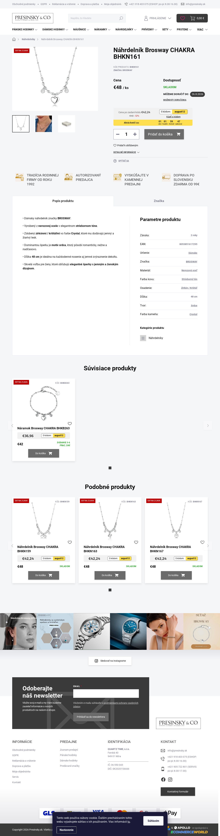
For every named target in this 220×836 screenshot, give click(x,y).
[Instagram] (170, 778)
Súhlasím (153, 820)
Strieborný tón (189, 279)
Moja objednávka (113, 4)
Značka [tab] (159, 201)
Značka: (122, 70)
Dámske (193, 253)
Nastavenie (67, 830)
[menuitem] (25, 30)
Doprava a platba (90, 4)
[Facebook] (163, 778)
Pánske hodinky (68, 755)
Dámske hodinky (69, 760)
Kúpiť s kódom (173, 116)
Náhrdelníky (156, 338)
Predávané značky (70, 766)
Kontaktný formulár (177, 791)
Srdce (194, 305)
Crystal (193, 314)
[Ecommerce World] (188, 832)
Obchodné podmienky (23, 4)
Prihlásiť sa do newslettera (91, 716)
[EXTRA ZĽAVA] (43, 403)
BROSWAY (191, 261)
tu (129, 821)
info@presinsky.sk (177, 750)
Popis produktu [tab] (63, 201)
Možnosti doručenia (174, 100)
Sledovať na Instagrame (113, 660)
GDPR (44, 4)
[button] (110, 467)
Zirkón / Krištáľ (189, 287)
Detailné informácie (124, 152)
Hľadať (121, 18)
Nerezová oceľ (189, 270)
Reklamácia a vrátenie (63, 4)
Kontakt (16, 782)
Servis (15, 776)
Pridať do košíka (160, 134)
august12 (180, 111)
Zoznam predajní (69, 749)
